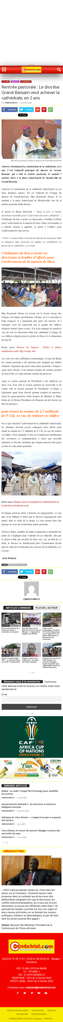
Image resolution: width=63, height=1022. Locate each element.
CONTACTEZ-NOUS (38, 1014)
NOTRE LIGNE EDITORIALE (17, 1010)
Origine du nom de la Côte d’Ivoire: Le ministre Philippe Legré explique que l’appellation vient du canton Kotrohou (51, 662)
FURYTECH (48, 1018)
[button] (58, 69)
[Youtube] (45, 993)
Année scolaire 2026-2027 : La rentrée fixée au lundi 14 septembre (11, 660)
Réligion (15, 82)
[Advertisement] (31, 31)
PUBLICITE (51, 1010)
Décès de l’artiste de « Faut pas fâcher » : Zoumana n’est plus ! (11, 630)
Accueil (4, 76)
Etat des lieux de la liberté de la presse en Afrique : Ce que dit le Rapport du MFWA (31, 631)
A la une (12, 76)
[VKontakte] (38, 993)
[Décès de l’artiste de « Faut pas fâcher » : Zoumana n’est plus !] (11, 620)
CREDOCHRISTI (11, 103)
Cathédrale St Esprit (17, 565)
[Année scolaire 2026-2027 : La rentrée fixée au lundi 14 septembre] (11, 650)
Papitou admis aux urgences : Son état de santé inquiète (30, 660)
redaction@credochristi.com (41, 987)
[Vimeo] (31, 993)
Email (4, 694)
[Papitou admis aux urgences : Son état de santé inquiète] (31, 650)
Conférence (25, 82)
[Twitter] (24, 993)
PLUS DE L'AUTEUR (46, 607)
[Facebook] (17, 993)
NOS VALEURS (22, 1014)
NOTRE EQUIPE (38, 1010)
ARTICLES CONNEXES (18, 607)
